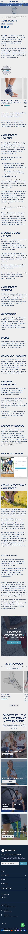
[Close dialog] (26, 458)
